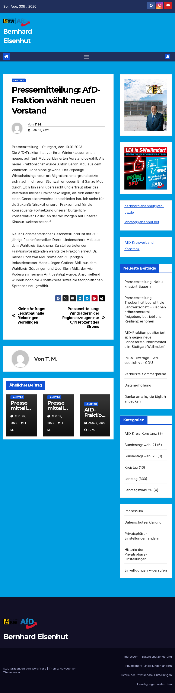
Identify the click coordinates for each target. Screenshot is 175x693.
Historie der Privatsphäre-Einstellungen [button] (135, 554)
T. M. (38, 124)
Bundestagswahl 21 (140, 445)
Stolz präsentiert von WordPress (25, 668)
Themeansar (11, 672)
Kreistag (131, 467)
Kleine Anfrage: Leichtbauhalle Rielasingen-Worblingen (31, 315)
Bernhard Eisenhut (35, 636)
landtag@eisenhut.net (141, 222)
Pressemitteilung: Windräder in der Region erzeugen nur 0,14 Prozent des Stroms (80, 318)
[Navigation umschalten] (86, 56)
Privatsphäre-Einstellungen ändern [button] (148, 665)
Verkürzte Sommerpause (145, 374)
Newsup (65, 668)
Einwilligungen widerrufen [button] (145, 570)
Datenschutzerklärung (143, 522)
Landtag (18, 80)
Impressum (133, 511)
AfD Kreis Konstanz (140, 433)
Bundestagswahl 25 (140, 456)
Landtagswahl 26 (138, 490)
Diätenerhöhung (137, 385)
